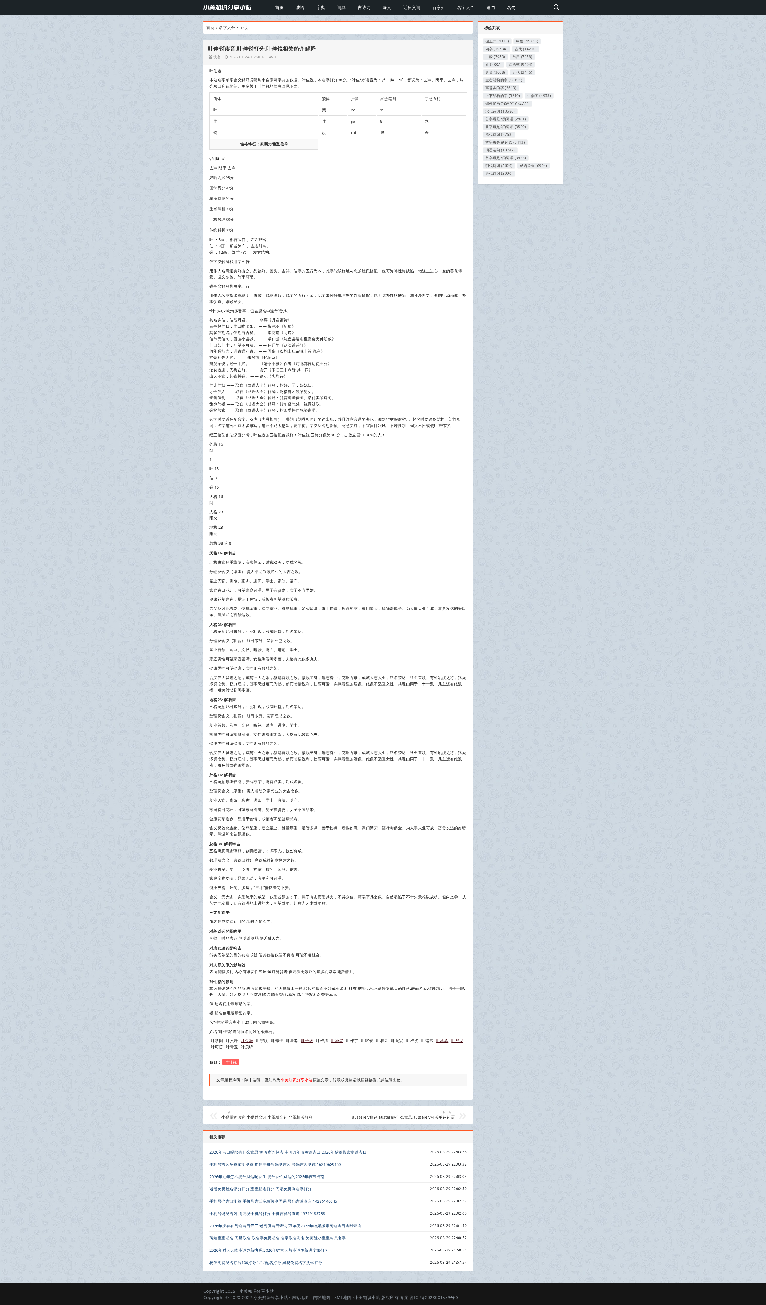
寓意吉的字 (500, 87)
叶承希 (442, 1040)
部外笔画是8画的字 (507, 103)
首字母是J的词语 (505, 142)
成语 (300, 7)
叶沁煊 (337, 1040)
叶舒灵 (457, 1040)
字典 (321, 7)
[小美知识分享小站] (227, 7)
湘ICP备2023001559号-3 (434, 1297)
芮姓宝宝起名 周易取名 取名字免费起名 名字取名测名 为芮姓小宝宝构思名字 (277, 1238)
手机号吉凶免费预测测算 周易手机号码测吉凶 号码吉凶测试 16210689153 (275, 1164)
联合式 (520, 64)
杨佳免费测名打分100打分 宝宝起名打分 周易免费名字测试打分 (265, 1262)
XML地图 (343, 1297)
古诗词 (364, 7)
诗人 (386, 7)
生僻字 (539, 95)
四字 (496, 48)
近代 (523, 72)
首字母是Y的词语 (505, 157)
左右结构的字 (503, 80)
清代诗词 (499, 134)
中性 (527, 41)
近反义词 (411, 7)
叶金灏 (247, 1040)
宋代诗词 (500, 111)
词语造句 (500, 150)
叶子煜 (307, 1040)
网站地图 (300, 1297)
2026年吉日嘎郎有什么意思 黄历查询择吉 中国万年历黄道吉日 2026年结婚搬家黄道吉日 (288, 1152)
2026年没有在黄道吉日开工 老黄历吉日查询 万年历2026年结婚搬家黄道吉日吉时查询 (285, 1225)
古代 (526, 48)
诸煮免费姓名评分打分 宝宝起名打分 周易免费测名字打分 (260, 1189)
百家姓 (438, 7)
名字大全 (466, 7)
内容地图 (321, 1297)
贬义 (495, 72)
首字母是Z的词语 (505, 118)
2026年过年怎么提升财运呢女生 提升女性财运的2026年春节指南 (266, 1176)
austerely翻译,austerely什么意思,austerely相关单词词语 (403, 1115)
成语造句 (533, 165)
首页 (279, 7)
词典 (341, 7)
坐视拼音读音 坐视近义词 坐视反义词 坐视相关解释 (267, 1115)
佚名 (217, 57)
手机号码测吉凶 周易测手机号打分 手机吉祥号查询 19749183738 (267, 1213)
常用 (523, 56)
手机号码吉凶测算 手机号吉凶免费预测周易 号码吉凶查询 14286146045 (273, 1201)
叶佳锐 (231, 1062)
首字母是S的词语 (505, 126)
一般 (495, 56)
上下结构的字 (502, 95)
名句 (511, 7)
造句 (491, 7)
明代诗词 (499, 165)
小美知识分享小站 (256, 1291)
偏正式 (497, 41)
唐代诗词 (499, 173)
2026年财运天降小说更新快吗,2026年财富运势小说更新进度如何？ (269, 1250)
